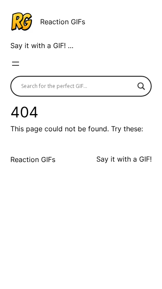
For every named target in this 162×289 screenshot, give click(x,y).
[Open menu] (15, 63)
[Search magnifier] (141, 86)
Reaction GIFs (62, 21)
